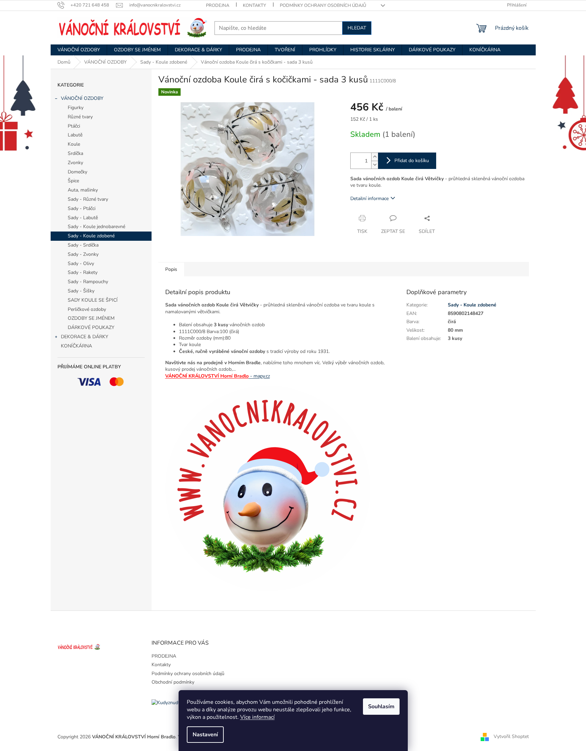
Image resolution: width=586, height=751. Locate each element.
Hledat (357, 28)
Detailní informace (369, 198)
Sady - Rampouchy (88, 281)
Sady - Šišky (81, 291)
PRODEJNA (217, 5)
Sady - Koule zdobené (91, 236)
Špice (73, 180)
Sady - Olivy (81, 263)
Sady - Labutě (83, 217)
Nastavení (205, 734)
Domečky (77, 172)
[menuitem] (79, 49)
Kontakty (254, 5)
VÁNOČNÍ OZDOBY (82, 98)
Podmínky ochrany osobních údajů (323, 5)
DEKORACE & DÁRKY (84, 336)
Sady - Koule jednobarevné (96, 226)
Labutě (75, 135)
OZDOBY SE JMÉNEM (91, 318)
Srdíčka (75, 153)
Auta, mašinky (83, 190)
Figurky (75, 107)
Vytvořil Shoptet (511, 737)
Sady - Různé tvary (88, 199)
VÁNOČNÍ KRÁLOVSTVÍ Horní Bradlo (207, 376)
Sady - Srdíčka (83, 245)
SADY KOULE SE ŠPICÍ (93, 300)
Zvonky (75, 162)
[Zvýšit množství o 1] (374, 157)
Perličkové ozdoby (87, 309)
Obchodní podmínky (173, 682)
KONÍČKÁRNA (76, 346)
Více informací (257, 717)
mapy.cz (260, 376)
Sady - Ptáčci (81, 208)
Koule (74, 144)
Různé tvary (80, 117)
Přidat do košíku (411, 160)
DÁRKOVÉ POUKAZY (91, 327)
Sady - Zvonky (83, 254)
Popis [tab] (171, 269)
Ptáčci (74, 126)
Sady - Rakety (82, 272)
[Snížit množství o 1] (374, 165)
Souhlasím (381, 706)
